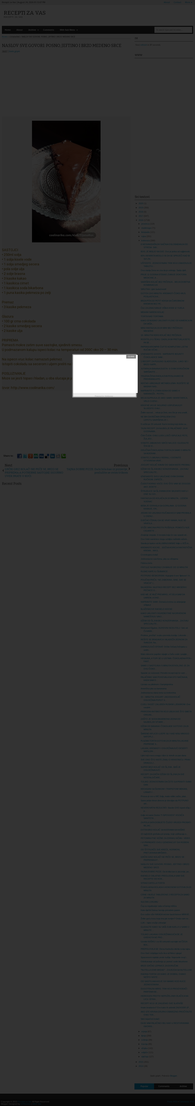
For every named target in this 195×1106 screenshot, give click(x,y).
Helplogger (109, 396)
